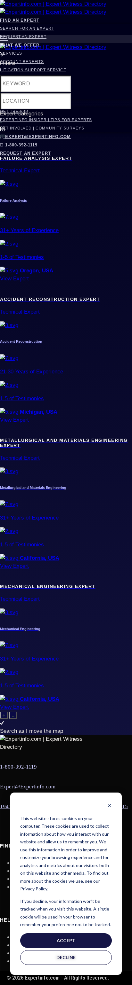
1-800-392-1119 (20, 145)
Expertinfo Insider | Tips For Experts (46, 120)
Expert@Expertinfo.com (38, 136)
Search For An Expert (27, 28)
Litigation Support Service (33, 70)
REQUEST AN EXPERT (25, 153)
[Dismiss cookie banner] (109, 806)
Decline (66, 957)
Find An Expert (19, 20)
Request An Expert (23, 37)
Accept (66, 940)
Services (11, 53)
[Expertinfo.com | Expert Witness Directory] (53, 4)
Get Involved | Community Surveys (42, 128)
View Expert (14, 279)
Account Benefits (22, 61)
